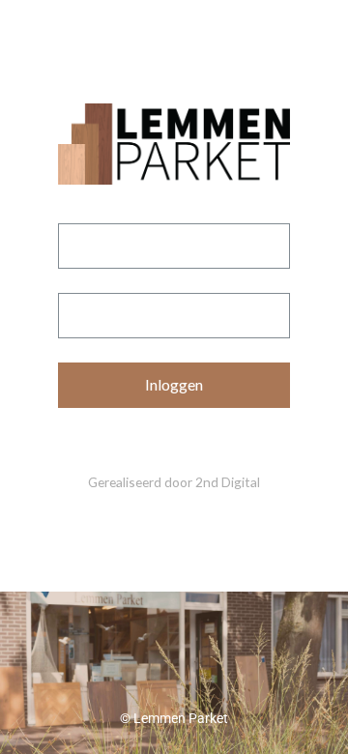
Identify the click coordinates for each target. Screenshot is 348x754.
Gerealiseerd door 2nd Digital (174, 482)
